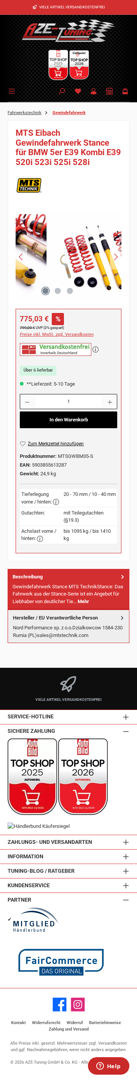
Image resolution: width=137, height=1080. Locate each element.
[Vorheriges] (21, 257)
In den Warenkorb (68, 419)
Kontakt (18, 1022)
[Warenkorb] (125, 92)
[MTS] (68, 185)
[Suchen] (62, 92)
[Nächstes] (115, 257)
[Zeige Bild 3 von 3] (70, 291)
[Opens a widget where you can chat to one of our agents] (108, 1066)
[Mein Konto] (94, 92)
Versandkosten (112, 1043)
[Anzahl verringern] (27, 401)
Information (25, 856)
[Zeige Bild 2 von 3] (57, 291)
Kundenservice (29, 885)
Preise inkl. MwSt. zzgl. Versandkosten (57, 334)
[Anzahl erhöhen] (110, 401)
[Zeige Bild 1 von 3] (45, 291)
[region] (68, 259)
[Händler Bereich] (110, 92)
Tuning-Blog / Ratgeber (41, 871)
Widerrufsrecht (46, 1022)
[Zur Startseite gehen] (68, 30)
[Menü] (13, 90)
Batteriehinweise (105, 1022)
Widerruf (75, 1022)
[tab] (68, 589)
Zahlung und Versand (69, 1029)
